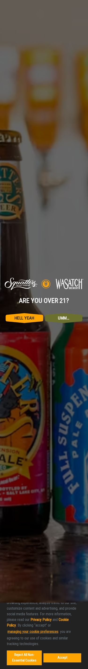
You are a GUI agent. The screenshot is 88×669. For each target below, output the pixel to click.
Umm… (63, 351)
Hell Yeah (24, 351)
